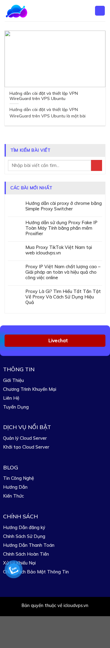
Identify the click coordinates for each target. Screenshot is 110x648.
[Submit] (96, 165)
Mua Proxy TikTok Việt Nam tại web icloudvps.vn (58, 250)
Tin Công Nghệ (18, 478)
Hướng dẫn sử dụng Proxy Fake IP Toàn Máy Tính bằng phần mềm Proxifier (61, 228)
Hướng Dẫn (15, 487)
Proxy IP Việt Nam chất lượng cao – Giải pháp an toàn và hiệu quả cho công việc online (63, 272)
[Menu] (100, 11)
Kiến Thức (13, 496)
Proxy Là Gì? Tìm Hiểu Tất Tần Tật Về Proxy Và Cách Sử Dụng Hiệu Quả (63, 297)
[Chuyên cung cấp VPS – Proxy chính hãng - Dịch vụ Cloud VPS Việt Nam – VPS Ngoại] (25, 10)
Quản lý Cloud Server (25, 438)
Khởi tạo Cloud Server (26, 447)
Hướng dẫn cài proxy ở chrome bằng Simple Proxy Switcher (63, 206)
